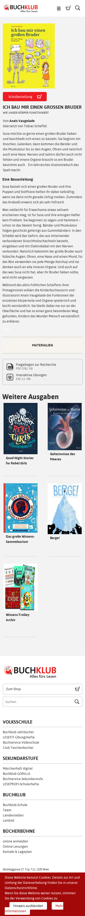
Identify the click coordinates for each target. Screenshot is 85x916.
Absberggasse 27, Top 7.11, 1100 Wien (26, 869)
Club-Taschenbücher (18, 748)
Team (7, 810)
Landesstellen (13, 815)
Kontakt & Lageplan (17, 852)
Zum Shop (13, 689)
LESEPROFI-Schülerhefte (21, 784)
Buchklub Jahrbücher (18, 732)
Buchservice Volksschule (21, 742)
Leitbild (8, 820)
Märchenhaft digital (18, 768)
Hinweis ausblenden (28, 906)
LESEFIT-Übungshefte (19, 737)
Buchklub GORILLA (16, 774)
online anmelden (15, 841)
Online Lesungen (15, 846)
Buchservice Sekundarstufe (23, 779)
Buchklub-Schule (15, 805)
